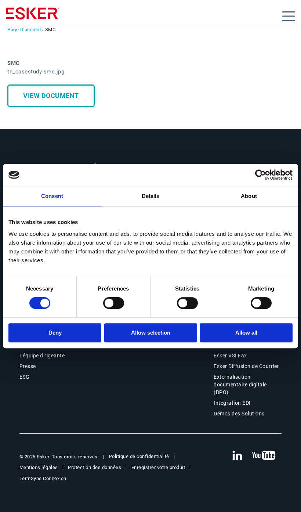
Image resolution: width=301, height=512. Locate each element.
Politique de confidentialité (139, 456)
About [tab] (249, 196)
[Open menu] (288, 16)
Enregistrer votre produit (158, 467)
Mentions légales (38, 467)
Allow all (246, 332)
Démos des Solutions (239, 414)
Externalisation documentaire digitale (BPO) (240, 384)
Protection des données (94, 467)
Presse (27, 366)
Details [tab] (151, 196)
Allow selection (150, 332)
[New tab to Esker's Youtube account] (264, 456)
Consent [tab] (52, 196)
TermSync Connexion (42, 478)
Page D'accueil (24, 29)
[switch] (113, 303)
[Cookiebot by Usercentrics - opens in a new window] (260, 174)
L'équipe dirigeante (42, 355)
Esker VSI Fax (230, 355)
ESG (24, 377)
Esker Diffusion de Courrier (246, 366)
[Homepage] (32, 16)
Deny (55, 332)
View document (51, 96)
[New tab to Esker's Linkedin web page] (237, 456)
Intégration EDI (232, 403)
